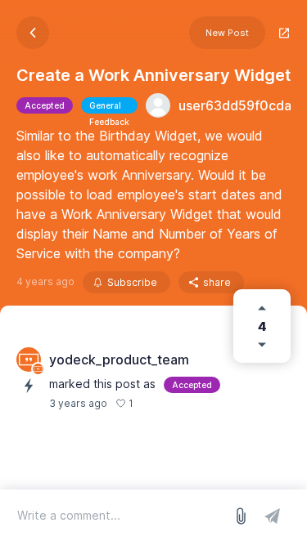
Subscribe (132, 282)
